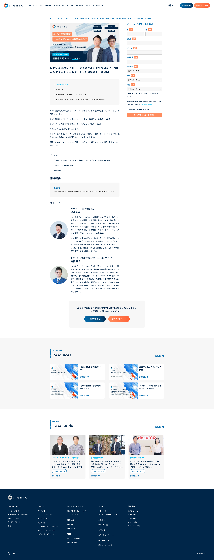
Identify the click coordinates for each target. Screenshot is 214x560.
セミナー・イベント (65, 19)
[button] (33, 5)
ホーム (52, 19)
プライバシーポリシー (147, 104)
